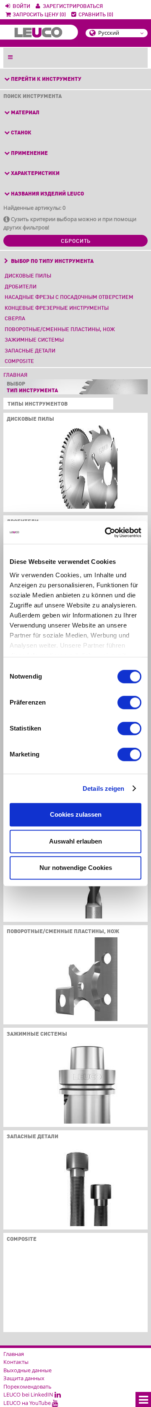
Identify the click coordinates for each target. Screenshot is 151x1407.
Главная (15, 375)
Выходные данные (27, 1370)
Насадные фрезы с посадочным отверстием (69, 297)
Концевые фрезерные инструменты (57, 308)
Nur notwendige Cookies (75, 867)
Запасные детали (30, 351)
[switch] (129, 702)
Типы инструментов (36, 404)
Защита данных (23, 1378)
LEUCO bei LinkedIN (29, 1394)
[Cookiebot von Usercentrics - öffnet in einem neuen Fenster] (106, 532)
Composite (19, 361)
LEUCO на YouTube (27, 1403)
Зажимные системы (34, 340)
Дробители (20, 287)
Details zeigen (103, 788)
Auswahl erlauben (75, 841)
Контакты (16, 1362)
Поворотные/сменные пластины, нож (60, 329)
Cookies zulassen (76, 814)
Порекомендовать (27, 1386)
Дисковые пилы (28, 276)
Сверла (15, 319)
